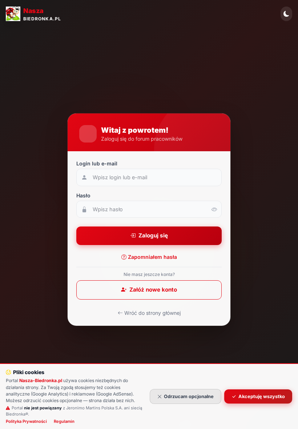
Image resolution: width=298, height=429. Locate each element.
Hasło (83, 195)
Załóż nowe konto (153, 289)
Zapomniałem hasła (152, 257)
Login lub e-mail (96, 163)
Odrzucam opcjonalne (189, 396)
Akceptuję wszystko (261, 396)
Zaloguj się (153, 235)
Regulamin (64, 421)
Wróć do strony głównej (152, 313)
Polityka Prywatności (26, 421)
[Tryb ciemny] (286, 14)
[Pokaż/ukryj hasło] (214, 209)
